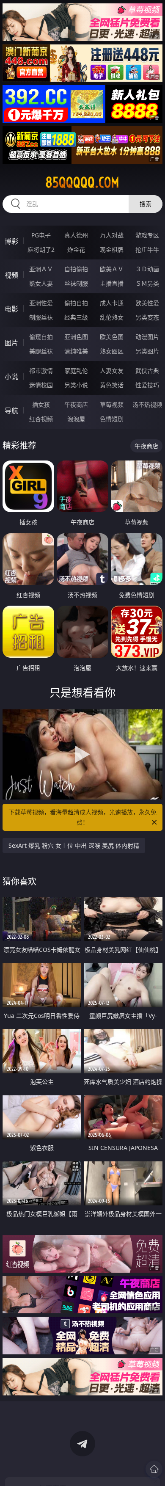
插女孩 (41, 404)
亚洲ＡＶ (41, 269)
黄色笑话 (112, 385)
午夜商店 (76, 404)
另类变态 (147, 317)
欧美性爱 (147, 303)
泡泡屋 (76, 419)
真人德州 (76, 235)
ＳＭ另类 (147, 283)
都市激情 (41, 371)
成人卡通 (112, 303)
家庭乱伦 (76, 371)
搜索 (145, 204)
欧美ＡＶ (112, 269)
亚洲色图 (76, 337)
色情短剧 (112, 419)
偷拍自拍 (76, 303)
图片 (11, 342)
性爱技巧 (147, 385)
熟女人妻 (41, 283)
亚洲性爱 (41, 303)
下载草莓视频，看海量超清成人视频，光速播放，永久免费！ (82, 817)
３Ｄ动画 (147, 269)
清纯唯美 (76, 351)
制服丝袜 (41, 317)
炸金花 (76, 249)
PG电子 (41, 235)
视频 (11, 275)
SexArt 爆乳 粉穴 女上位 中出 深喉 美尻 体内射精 (73, 845)
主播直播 (112, 283)
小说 (11, 376)
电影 (11, 309)
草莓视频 (112, 404)
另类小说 (76, 385)
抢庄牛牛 (147, 249)
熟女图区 (112, 351)
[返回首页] (154, 1469)
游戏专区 (147, 235)
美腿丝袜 (41, 351)
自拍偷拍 (76, 269)
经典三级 (76, 317)
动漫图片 (147, 337)
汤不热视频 (147, 404)
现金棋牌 (112, 249)
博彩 (11, 241)
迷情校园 (41, 385)
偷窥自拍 (41, 337)
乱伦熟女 (112, 317)
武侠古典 (147, 371)
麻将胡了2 (41, 249)
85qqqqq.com (82, 182)
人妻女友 (112, 371)
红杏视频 (41, 419)
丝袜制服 (76, 283)
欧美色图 (112, 337)
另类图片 (147, 351)
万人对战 (112, 235)
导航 (11, 410)
